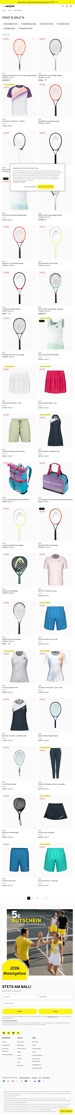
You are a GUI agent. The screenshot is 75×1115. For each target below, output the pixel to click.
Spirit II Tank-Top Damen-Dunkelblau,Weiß (14, 215)
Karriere (19, 1055)
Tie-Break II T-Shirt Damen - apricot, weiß (50, 687)
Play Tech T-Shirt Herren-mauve (47, 591)
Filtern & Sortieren (66, 1111)
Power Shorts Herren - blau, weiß (47, 639)
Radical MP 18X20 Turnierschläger (48, 545)
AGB (40, 1077)
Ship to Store (20, 1065)
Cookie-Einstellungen (7, 1054)
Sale (10, 10)
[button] (3, 6)
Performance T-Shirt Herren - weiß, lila (13, 121)
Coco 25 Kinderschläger (9, 784)
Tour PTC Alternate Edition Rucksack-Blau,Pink (15, 499)
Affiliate (19, 1052)
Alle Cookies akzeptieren (46, 186)
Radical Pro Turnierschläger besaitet (12, 263)
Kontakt (34, 1045)
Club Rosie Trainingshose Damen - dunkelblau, (51, 784)
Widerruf (4, 1042)
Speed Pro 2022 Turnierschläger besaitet (50, 215)
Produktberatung (36, 1064)
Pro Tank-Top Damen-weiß (10, 687)
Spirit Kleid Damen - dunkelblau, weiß (48, 451)
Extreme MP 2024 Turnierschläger (48, 263)
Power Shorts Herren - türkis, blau (48, 881)
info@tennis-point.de (52, 1016)
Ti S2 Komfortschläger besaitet (11, 309)
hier (54, 178)
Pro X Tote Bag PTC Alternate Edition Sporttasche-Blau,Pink (55, 499)
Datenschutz (16, 181)
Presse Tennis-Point (37, 1068)
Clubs (18, 1062)
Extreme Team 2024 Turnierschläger (12, 545)
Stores (33, 1052)
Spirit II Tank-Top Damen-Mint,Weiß (48, 354)
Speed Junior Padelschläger (10, 832)
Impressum (34, 1077)
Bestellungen (20, 1045)
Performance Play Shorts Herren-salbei (13, 451)
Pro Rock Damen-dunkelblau (46, 832)
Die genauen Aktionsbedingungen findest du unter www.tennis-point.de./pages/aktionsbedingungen (30, 1111)
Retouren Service (21, 1048)
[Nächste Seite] (50, 898)
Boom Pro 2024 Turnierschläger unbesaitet (50, 309)
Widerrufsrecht (46, 1077)
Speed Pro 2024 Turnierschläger (11, 639)
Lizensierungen (6, 1045)
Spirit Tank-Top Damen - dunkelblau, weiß (14, 736)
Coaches (19, 1058)
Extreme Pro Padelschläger (10, 591)
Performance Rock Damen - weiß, (11, 403)
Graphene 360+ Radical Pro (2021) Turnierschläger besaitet (19, 75)
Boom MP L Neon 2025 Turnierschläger (13, 354)
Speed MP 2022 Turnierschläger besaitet (50, 75)
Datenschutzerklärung (24, 1077)
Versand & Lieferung (37, 1055)
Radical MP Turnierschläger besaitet (48, 121)
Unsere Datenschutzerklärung (9, 1020)
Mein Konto (35, 1042)
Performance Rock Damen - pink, (47, 403)
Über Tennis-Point (36, 1048)
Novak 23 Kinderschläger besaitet (48, 736)
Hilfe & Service (20, 1042)
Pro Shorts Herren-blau (9, 881)
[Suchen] (63, 6)
